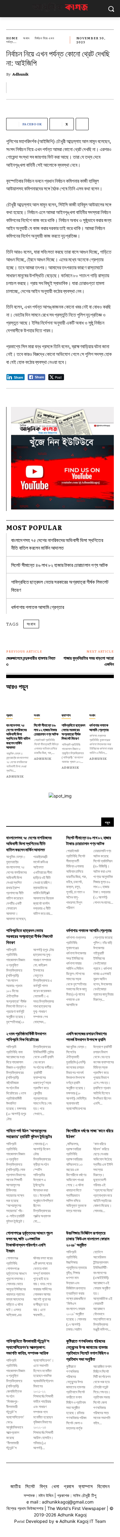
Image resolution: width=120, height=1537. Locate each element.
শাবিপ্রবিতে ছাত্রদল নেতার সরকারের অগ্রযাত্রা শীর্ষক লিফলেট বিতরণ (73, 731)
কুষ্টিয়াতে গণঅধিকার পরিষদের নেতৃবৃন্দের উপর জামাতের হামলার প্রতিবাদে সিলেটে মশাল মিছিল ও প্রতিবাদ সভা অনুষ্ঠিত (87, 1350)
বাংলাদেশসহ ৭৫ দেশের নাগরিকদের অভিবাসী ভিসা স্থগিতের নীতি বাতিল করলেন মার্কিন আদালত (57, 544)
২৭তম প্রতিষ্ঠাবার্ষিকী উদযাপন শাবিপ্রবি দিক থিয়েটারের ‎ (26, 1036)
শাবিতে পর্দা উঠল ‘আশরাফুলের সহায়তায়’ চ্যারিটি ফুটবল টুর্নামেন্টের (29, 1133)
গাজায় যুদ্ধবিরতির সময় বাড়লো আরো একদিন (88, 661)
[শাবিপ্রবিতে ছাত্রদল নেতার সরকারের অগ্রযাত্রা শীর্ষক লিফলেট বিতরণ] (74, 702)
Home (12, 38)
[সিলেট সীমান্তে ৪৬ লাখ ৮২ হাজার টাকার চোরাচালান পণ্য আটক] (46, 702)
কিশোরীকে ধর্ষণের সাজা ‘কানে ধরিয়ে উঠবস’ (89, 1133)
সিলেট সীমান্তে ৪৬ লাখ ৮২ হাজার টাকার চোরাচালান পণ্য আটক (59, 564)
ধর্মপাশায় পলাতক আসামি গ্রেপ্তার (37, 607)
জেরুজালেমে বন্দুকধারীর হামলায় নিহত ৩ (30, 661)
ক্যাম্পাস (66, 714)
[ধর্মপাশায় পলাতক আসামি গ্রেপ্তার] (101, 702)
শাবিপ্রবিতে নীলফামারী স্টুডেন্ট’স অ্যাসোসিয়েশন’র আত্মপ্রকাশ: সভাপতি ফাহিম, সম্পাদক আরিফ (27, 1347)
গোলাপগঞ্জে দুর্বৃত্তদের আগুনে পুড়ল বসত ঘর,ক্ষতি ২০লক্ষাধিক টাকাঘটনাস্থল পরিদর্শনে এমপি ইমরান (29, 1242)
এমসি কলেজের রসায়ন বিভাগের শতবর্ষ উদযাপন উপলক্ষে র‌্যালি (86, 1036)
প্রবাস (9, 714)
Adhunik (20, 74)
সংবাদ (26, 38)
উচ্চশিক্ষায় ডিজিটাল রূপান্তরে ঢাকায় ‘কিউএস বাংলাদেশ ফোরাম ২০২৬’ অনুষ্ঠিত (87, 1239)
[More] (82, 124)
